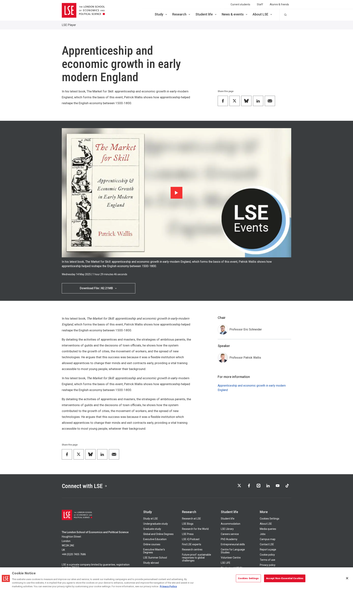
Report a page (268, 549)
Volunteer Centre (231, 557)
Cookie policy (267, 554)
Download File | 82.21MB (96, 288)
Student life (204, 14)
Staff (260, 4)
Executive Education (155, 539)
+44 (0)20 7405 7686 (74, 554)
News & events (233, 14)
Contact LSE (267, 544)
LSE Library (227, 528)
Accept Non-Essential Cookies (285, 578)
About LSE (260, 14)
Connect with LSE (82, 485)
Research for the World (195, 528)
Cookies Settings (269, 518)
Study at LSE (150, 518)
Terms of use (267, 559)
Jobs (262, 534)
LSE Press (188, 534)
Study (159, 14)
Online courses (151, 544)
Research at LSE (191, 518)
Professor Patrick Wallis (245, 357)
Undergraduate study (155, 523)
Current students (240, 4)
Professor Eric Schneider (245, 329)
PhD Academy (229, 539)
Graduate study (152, 528)
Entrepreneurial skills (233, 544)
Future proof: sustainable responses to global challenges (196, 557)
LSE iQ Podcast (190, 539)
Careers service (230, 534)
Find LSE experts (191, 544)
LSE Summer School (155, 557)
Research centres (192, 549)
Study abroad (151, 562)
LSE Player (69, 25)
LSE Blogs (187, 523)
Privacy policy (267, 564)
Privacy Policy (168, 586)
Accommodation (230, 523)
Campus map (267, 539)
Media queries (268, 528)
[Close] (347, 578)
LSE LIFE (225, 562)
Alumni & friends (279, 4)
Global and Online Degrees (158, 534)
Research (179, 14)
